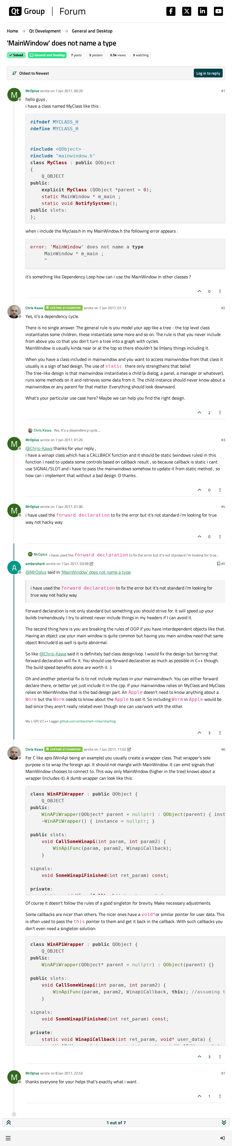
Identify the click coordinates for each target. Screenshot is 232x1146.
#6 (223, 749)
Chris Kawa (34, 308)
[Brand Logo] (47, 11)
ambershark (35, 563)
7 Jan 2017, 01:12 (112, 308)
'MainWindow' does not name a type (95, 572)
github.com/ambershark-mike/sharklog (88, 721)
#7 (223, 1073)
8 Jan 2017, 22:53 (69, 1073)
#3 (223, 440)
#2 (223, 308)
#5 (223, 563)
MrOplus (32, 91)
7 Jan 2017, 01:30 (69, 506)
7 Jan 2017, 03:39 (75, 563)
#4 (223, 506)
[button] (8, 1138)
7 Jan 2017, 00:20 (69, 91)
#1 (223, 91)
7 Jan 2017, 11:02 (112, 749)
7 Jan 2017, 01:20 (69, 440)
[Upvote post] (199, 291)
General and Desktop (49, 55)
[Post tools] (220, 291)
